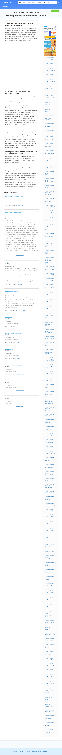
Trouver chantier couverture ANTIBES (50, 64)
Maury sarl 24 (19, 205)
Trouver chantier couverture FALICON (50, 452)
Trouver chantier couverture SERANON (49, 724)
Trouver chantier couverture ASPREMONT (49, 428)
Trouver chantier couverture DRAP (49, 279)
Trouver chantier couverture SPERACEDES (49, 564)
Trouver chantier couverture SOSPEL (49, 337)
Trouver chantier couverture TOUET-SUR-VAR (49, 690)
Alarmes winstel (20, 390)
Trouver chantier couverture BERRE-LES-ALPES (49, 544)
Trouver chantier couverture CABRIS (49, 479)
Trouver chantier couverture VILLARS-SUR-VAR (50, 683)
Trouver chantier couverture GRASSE (49, 75)
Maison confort (20, 255)
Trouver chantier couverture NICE (49, 58)
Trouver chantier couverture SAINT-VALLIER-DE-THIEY (49, 359)
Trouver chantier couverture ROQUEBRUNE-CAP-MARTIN (50, 153)
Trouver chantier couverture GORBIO (50, 510)
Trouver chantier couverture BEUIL (49, 710)
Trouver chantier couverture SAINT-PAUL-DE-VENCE (49, 331)
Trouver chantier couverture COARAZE (49, 645)
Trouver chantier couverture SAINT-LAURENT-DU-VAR (49, 95)
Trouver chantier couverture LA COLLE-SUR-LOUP (49, 199)
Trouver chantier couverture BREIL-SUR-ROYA (49, 421)
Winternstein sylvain (21, 310)
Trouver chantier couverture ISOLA (49, 639)
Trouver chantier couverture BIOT (49, 186)
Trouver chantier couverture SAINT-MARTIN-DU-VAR (49, 401)
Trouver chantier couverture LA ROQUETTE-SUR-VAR (50, 585)
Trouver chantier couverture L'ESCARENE (49, 408)
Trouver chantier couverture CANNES (50, 69)
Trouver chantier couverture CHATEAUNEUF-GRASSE (49, 351)
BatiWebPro (48, 747)
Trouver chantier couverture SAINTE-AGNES (50, 571)
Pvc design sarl (19, 406)
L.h (16, 326)
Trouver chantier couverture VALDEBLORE (49, 606)
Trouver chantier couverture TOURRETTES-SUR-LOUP (49, 286)
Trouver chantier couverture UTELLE (49, 659)
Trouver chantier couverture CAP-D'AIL (49, 252)
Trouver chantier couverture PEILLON (50, 504)
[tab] (21, 197)
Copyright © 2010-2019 (18, 751)
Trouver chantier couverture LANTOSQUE (49, 537)
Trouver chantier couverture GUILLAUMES (49, 652)
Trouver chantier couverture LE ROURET (49, 301)
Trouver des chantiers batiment (29, 10)
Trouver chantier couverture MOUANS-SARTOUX (50, 180)
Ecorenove (18, 358)
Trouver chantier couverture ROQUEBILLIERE (49, 466)
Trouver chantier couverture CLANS (49, 670)
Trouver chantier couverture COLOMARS (49, 343)
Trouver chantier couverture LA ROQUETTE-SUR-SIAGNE (49, 244)
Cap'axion (18, 342)
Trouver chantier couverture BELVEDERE (49, 627)
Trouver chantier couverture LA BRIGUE (49, 697)
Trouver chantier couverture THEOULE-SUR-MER (49, 473)
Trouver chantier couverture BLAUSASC (49, 498)
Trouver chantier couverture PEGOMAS (49, 219)
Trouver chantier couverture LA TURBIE (49, 366)
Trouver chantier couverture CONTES (50, 206)
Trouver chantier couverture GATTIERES (49, 294)
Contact (45, 751)
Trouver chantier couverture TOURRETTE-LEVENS (50, 267)
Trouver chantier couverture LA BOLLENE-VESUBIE (49, 676)
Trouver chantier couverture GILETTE (50, 491)
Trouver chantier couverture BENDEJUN (49, 599)
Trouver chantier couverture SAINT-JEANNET (49, 315)
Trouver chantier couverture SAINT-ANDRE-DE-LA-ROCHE (49, 260)
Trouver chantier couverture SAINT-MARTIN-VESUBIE (49, 516)
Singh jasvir (19, 284)
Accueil (17, 10)
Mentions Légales (36, 751)
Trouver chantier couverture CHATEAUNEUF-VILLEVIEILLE (49, 614)
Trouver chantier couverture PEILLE (49, 414)
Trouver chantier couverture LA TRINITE (49, 173)
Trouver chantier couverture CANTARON (49, 557)
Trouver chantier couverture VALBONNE (49, 160)
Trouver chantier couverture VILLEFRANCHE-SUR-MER (50, 236)
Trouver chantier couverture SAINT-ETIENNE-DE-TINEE (49, 530)
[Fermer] (56, 733)
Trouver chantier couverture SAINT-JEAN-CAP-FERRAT (49, 441)
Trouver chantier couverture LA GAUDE (49, 212)
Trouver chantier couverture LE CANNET (49, 88)
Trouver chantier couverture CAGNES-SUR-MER (50, 81)
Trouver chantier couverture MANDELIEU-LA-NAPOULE (49, 117)
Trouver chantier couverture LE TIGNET (49, 373)
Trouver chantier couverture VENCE (49, 131)
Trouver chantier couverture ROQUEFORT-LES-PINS (49, 227)
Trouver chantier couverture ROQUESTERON (49, 704)
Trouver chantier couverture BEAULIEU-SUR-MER (50, 308)
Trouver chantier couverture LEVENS (49, 273)
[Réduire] (53, 733)
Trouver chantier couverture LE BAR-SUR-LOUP (49, 386)
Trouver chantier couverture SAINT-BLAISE (49, 592)
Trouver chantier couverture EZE (49, 379)
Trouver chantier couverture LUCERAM (49, 523)
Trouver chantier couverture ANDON (49, 664)
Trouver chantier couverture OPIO (49, 434)
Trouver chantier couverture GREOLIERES (49, 717)
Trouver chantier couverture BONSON (50, 633)
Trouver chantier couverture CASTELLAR (49, 578)
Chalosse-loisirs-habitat (22, 374)
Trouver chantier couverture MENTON (49, 109)
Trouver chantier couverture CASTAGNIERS (49, 485)
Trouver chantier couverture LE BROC (50, 550)
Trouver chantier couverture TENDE (49, 447)
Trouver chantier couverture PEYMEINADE (49, 192)
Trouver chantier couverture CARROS (50, 166)
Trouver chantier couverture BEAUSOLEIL (49, 145)
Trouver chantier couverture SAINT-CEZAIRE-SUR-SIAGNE (49, 323)
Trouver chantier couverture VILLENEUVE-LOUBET (50, 138)
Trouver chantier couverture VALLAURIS (49, 102)
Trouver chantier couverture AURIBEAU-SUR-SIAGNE (49, 394)
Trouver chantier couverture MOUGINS (49, 125)
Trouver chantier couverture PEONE (49, 621)
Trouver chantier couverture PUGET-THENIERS (49, 459)
